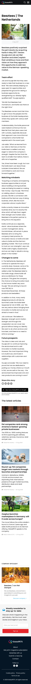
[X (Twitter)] (17, 666)
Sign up (15, 631)
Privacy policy (20, 673)
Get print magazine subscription (16, 650)
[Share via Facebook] (11, 383)
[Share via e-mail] (3, 383)
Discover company (19, 598)
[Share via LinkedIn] (5, 383)
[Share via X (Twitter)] (8, 383)
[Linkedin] (14, 666)
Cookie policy (10, 673)
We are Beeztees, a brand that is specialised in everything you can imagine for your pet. (15, 593)
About (15, 647)
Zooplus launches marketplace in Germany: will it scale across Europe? (15, 516)
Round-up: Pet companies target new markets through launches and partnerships (15, 469)
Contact (15, 659)
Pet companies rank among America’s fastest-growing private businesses (14, 427)
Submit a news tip (15, 656)
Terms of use (15, 676)
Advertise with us (15, 653)
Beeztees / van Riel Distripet (12, 586)
